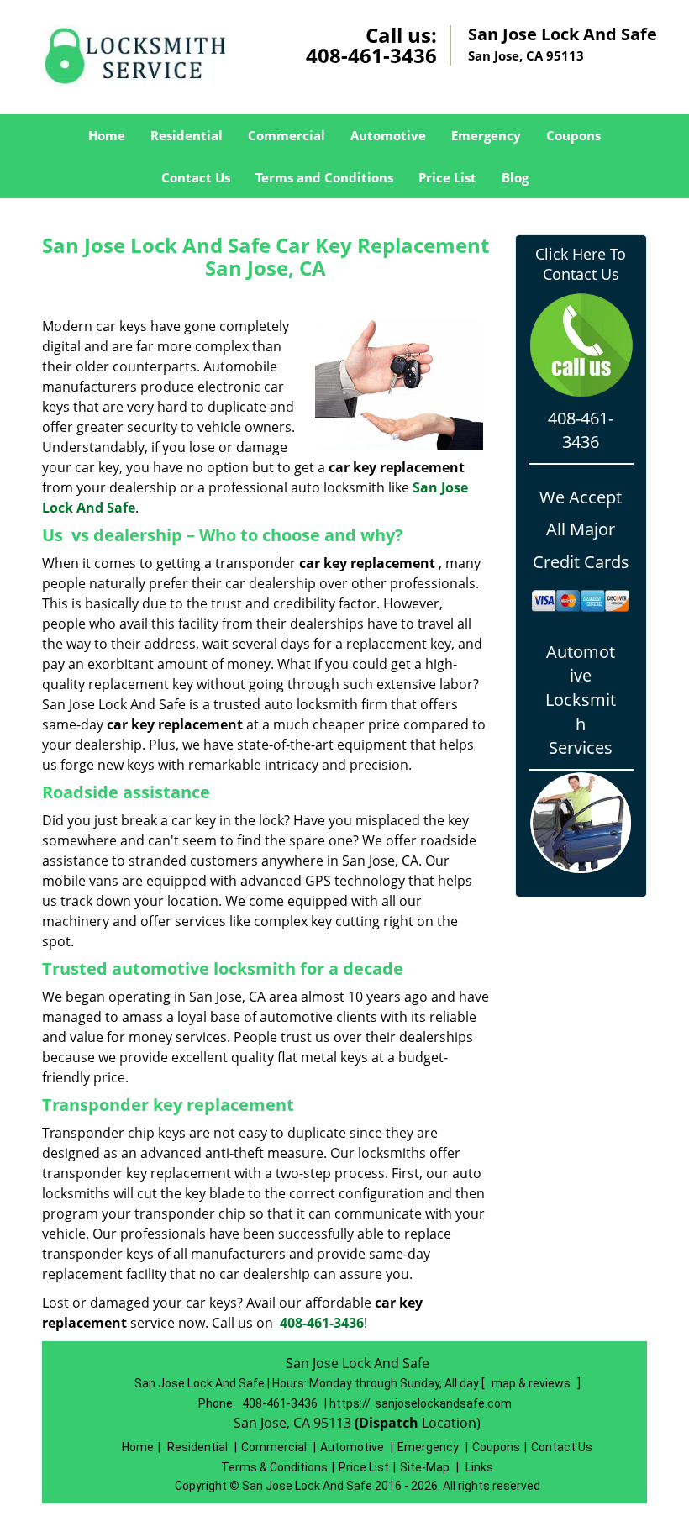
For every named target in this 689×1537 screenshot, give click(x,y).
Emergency (486, 135)
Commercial (286, 135)
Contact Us (195, 177)
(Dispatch (388, 1422)
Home (106, 135)
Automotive (388, 135)
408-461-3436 (371, 55)
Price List (447, 177)
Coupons (573, 135)
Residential (186, 135)
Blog (515, 177)
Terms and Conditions (324, 177)
